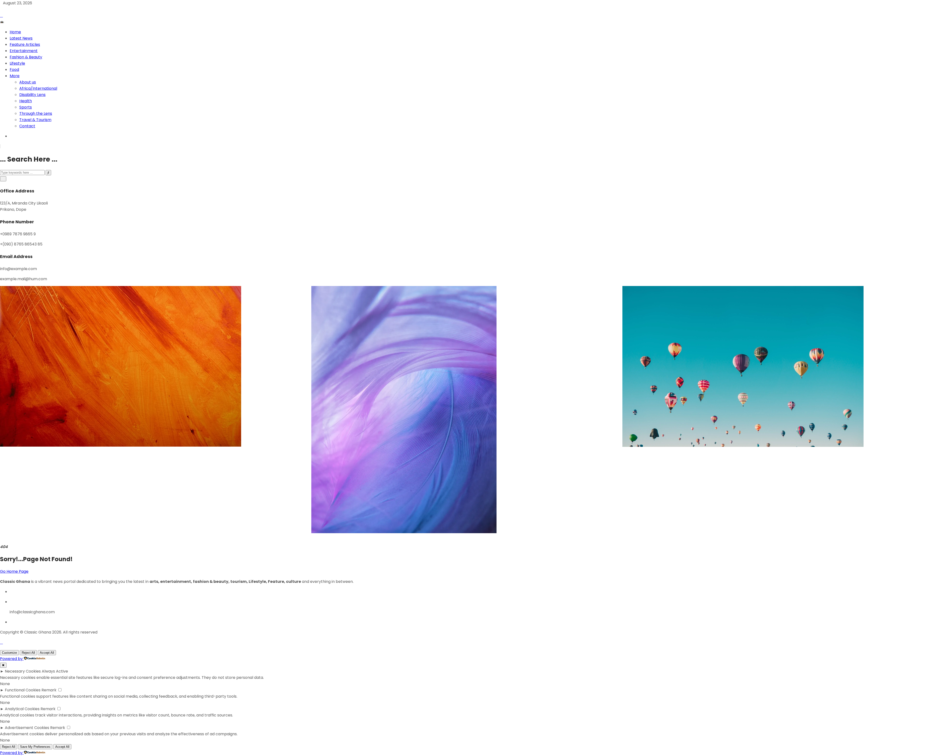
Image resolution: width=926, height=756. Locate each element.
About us (27, 82)
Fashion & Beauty (26, 57)
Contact (27, 126)
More (15, 76)
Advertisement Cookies (27, 727)
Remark (48, 690)
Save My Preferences (35, 747)
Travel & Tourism (35, 120)
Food (14, 69)
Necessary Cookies (23, 671)
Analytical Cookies (22, 709)
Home (15, 32)
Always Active (55, 671)
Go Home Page (14, 571)
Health (25, 101)
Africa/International (38, 88)
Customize (9, 652)
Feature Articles (25, 44)
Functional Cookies (23, 690)
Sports (25, 107)
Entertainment (24, 51)
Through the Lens (35, 113)
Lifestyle (17, 63)
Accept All (47, 652)
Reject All (28, 652)
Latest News (21, 38)
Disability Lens (32, 94)
